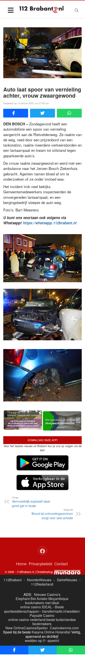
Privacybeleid (40, 563)
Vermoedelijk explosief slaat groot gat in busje (31, 502)
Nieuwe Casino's (47, 594)
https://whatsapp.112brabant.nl (49, 222)
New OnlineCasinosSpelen (26, 627)
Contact (61, 563)
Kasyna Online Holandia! (51, 632)
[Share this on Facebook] (15, 113)
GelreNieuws (67, 579)
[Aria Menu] (10, 10)
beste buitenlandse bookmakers (54, 621)
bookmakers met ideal (42, 602)
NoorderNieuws (39, 579)
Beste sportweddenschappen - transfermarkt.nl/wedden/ (42, 609)
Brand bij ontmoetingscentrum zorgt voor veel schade (52, 514)
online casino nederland (27, 619)
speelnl (53, 640)
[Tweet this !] (42, 113)
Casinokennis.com (64, 627)
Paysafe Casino (42, 615)
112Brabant (12, 579)
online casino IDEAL (36, 606)
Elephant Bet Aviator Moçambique (42, 598)
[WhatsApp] (69, 113)
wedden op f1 (35, 640)
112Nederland (42, 584)
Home (21, 563)
